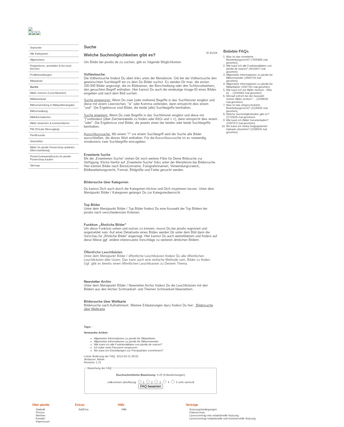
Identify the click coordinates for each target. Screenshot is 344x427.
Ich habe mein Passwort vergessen (115, 347)
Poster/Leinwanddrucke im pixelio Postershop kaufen (50, 158)
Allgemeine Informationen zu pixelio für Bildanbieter (124, 338)
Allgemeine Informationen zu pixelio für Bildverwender (126, 341)
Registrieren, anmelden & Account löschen (50, 67)
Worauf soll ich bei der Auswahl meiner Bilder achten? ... (245, 97)
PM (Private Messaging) (44, 129)
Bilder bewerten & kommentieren (50, 123)
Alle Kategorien (39, 53)
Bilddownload (38, 98)
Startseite (36, 47)
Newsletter (36, 141)
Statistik (40, 409)
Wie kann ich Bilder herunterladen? (247, 120)
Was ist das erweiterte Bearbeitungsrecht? (239, 58)
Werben (40, 415)
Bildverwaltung (39, 111)
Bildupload (36, 80)
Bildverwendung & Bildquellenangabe (52, 104)
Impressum (43, 421)
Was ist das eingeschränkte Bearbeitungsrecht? (243, 106)
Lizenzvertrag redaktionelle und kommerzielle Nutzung (222, 418)
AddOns (84, 409)
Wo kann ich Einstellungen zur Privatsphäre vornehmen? (128, 350)
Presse (40, 412)
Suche (34, 86)
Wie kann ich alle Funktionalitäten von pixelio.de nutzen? (128, 344)
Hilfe (124, 409)
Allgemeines (37, 59)
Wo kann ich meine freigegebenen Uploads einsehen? (246, 128)
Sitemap (35, 165)
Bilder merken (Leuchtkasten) (48, 92)
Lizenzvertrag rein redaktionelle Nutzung (214, 415)
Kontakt (40, 418)
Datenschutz (197, 412)
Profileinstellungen (41, 74)
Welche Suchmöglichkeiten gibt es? (247, 114)
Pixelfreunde (37, 135)
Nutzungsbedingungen (203, 409)
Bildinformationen (40, 117)
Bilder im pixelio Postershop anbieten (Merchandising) (52, 149)
